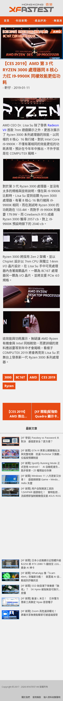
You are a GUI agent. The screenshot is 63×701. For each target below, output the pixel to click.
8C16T (20, 377)
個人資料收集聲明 (52, 697)
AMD (33, 377)
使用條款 (37, 697)
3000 (7, 377)
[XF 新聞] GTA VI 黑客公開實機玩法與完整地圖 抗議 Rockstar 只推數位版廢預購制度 (40, 454)
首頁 (6, 20)
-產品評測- (40, 20)
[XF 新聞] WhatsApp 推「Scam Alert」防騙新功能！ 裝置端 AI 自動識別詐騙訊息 (40, 576)
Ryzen (9, 386)
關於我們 (26, 697)
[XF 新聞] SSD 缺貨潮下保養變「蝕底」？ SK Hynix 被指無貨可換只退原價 (41, 589)
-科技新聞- (21, 20)
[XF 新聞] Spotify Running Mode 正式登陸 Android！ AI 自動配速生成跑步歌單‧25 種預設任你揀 (40, 466)
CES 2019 (48, 377)
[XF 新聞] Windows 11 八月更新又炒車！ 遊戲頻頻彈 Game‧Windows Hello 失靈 (41, 479)
